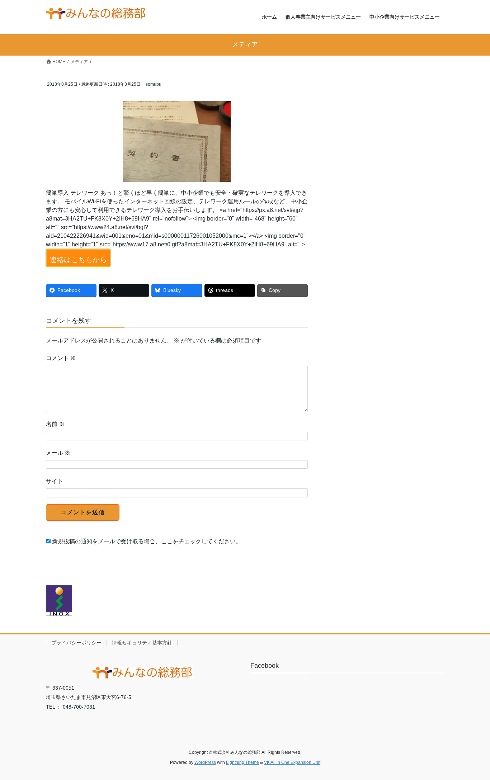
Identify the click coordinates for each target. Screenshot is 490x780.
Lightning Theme (242, 762)
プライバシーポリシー (76, 643)
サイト (54, 481)
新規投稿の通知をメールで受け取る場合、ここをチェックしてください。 (146, 541)
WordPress (205, 762)
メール (58, 453)
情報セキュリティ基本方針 (142, 643)
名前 (55, 424)
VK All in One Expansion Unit (292, 762)
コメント (61, 358)
